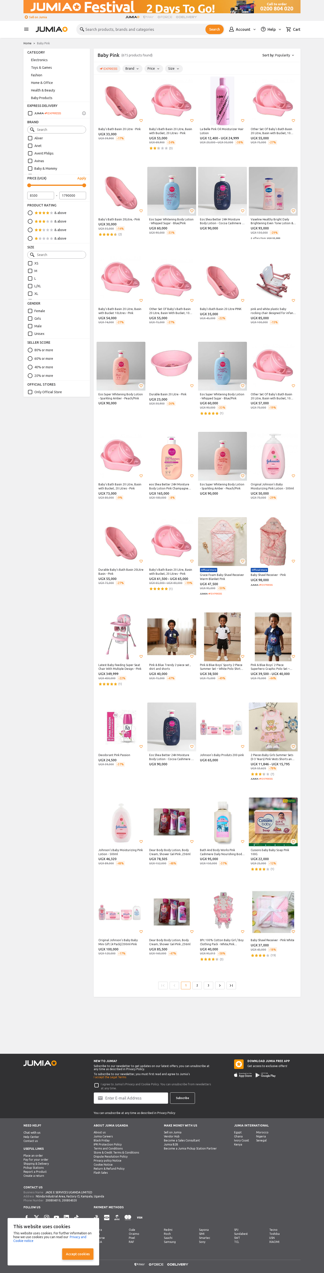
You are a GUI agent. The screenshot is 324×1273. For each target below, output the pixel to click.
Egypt (238, 1132)
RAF (131, 1241)
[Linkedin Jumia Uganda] (66, 1218)
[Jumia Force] (165, 17)
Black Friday (102, 1140)
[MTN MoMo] (106, 1218)
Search (214, 29)
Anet (38, 146)
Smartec (204, 1237)
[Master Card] (128, 1218)
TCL (236, 1241)
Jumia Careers (103, 1136)
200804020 (69, 1200)
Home (27, 43)
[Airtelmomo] (117, 1218)
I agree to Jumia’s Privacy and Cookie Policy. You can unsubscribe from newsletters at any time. (156, 1086)
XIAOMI (274, 1241)
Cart (297, 29)
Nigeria (261, 1136)
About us (100, 1132)
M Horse (99, 1237)
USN (272, 1237)
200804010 (53, 1200)
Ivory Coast (241, 1140)
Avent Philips (44, 153)
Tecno (273, 1229)
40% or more (43, 367)
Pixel (132, 1237)
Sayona (204, 1229)
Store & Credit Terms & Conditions (116, 1152)
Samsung (170, 1241)
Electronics (39, 60)
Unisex (39, 334)
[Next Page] (220, 985)
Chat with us (32, 1132)
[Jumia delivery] (187, 17)
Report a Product (35, 1171)
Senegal (261, 1140)
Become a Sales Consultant (182, 1140)
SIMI (201, 1233)
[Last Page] (231, 985)
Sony (202, 1241)
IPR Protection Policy (108, 1144)
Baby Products (41, 98)
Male (38, 326)
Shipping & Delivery (36, 1163)
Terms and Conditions (108, 1148)
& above (60, 213)
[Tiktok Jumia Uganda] (76, 1218)
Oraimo (134, 1233)
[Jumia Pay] (148, 17)
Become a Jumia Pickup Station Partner (190, 1148)
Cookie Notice (103, 1164)
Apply (81, 178)
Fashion (36, 75)
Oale (132, 1229)
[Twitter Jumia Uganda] (37, 1218)
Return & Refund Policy (109, 1168)
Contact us (30, 1140)
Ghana (238, 1136)
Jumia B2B (171, 1144)
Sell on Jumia (38, 17)
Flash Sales (101, 1172)
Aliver (38, 138)
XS (36, 263)
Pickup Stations (33, 1167)
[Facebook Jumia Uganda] (27, 1218)
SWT (237, 1237)
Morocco (262, 1132)
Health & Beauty (43, 90)
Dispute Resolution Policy (111, 1156)
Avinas (39, 161)
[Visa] (139, 1218)
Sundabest (241, 1233)
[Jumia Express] (44, 113)
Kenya (238, 1144)
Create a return (33, 1175)
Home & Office (42, 83)
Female (39, 311)
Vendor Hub (172, 1136)
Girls (37, 318)
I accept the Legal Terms (110, 1077)
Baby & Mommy (45, 168)
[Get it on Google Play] (266, 1075)
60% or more (43, 358)
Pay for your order (35, 1159)
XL (36, 294)
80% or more (43, 350)
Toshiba (274, 1233)
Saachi (168, 1237)
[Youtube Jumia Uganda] (56, 1218)
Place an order (33, 1155)
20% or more (43, 376)
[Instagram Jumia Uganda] (46, 1218)
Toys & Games (41, 67)
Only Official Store (48, 392)
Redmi (168, 1229)
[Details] (84, 113)
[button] (141, 120)
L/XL (37, 286)
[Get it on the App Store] (243, 1075)
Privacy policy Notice (107, 1160)
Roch (167, 1233)
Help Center (31, 1136)
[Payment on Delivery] (96, 1218)
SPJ (236, 1229)
